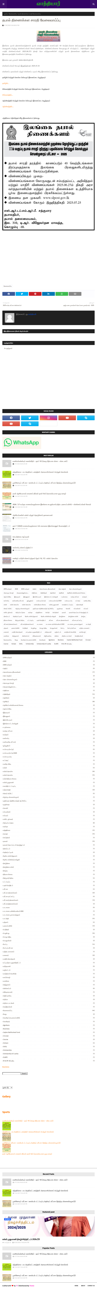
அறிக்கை (34, 593)
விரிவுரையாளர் (37, 636)
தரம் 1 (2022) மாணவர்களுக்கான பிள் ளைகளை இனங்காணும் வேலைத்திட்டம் (41, 526)
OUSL (21, 644)
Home (76, 1286)
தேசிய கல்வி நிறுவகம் (31, 616)
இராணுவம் (26, 597)
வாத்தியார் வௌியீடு (70, 632)
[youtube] (67, 417)
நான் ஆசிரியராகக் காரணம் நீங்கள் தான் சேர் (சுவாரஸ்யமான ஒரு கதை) (39, 494)
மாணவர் (6, 632)
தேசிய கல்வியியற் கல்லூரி (48, 616)
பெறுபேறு (33, 628)
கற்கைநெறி (79, 605)
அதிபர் (34, 589)
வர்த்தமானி (48, 632)
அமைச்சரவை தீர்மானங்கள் (47, 589)
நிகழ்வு (83, 616)
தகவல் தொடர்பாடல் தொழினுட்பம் (78, 612)
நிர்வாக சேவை (8, 620)
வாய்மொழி (82, 632)
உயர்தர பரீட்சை (75, 597)
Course (6, 644)
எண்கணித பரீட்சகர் (18, 601)
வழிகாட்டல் (58, 632)
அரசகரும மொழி (8, 593)
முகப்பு (6, 14)
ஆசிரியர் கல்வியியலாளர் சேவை (76, 593)
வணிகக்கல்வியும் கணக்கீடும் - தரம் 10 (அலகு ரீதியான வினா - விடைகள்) (40, 461)
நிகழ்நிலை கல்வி (73, 616)
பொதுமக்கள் (53, 628)
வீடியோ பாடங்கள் (67, 636)
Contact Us (91, 1286)
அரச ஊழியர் (62, 589)
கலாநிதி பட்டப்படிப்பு (67, 605)
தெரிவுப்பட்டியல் (17, 616)
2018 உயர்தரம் (8, 589)
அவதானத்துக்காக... (23, 593)
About (83, 1286)
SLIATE (56, 644)
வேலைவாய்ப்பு (13, 14)
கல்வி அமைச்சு (14, 605)
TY (17, 1286)
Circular (88, 640)
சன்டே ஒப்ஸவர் (8, 612)
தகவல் (64, 612)
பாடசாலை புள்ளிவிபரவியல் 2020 (55, 624)
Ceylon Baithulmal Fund (74, 640)
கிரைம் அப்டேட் (8, 608)
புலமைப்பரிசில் (15, 628)
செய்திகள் (56, 612)
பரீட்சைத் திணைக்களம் (10, 624)
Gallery (6, 1096)
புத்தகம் (6, 628)
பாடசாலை (40, 624)
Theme (31, 1286)
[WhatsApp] (48, 423)
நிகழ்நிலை (62, 616)
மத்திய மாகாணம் (84, 628)
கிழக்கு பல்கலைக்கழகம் (22, 608)
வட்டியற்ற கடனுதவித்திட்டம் (34, 632)
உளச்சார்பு (6, 601)
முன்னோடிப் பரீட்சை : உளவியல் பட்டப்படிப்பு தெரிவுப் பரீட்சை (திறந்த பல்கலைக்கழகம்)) (44, 483)
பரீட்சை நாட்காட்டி (77, 620)
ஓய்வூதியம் (30, 601)
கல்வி (5, 605)
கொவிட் (68, 608)
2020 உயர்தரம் (25, 589)
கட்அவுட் (77, 601)
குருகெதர (60, 608)
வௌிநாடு (42, 640)
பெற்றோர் (25, 628)
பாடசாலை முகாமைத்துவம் (75, 624)
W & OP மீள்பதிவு (67, 644)
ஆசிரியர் (61, 593)
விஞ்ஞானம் (15, 636)
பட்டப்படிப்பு (30, 620)
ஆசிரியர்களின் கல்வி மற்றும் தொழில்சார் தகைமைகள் (33, 515)
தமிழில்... (5, 83)
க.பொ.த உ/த (68, 601)
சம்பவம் (86, 608)
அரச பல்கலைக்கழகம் (75, 589)
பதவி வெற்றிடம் (41, 620)
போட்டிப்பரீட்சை (72, 628)
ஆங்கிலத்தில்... (8, 106)
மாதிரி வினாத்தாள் (17, 632)
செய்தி (47, 612)
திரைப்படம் (7, 616)
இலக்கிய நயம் (37, 597)
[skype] (86, 417)
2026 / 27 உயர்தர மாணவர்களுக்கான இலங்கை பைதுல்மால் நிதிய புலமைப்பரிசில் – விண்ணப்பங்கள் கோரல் (52, 504)
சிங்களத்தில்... (7, 95)
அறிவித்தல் (43, 593)
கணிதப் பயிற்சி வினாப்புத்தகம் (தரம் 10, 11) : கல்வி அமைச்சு (35, 558)
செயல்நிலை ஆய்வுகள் (21, 537)
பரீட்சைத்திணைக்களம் (27, 624)
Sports (6, 1112)
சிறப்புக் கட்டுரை (20, 612)
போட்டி (62, 628)
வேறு (16, 640)
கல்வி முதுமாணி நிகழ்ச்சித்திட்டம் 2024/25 (21, 1239)
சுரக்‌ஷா (30, 612)
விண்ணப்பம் (25, 636)
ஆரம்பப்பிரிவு (7, 597)
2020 (16, 589)
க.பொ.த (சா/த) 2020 (55, 601)
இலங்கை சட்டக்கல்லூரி (51, 597)
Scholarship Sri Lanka (44, 644)
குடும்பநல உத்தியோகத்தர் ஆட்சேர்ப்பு (43, 608)
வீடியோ (57, 636)
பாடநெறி (88, 624)
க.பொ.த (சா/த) (41, 601)
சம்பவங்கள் (77, 608)
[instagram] (48, 417)
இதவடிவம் (17, 597)
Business (61, 640)
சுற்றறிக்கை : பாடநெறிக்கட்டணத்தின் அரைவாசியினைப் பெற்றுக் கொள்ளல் (40, 472)
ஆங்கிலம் (53, 593)
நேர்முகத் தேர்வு (19, 620)
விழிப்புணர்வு (47, 636)
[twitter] (30, 417)
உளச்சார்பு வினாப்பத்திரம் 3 (22, 548)
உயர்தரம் (84, 597)
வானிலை (6, 636)
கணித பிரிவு (87, 601)
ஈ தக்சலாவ (64, 597)
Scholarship (30, 644)
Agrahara (52, 640)
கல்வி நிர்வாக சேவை (40, 605)
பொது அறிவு (43, 628)
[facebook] (11, 417)
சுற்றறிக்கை (39, 612)
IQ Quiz (13, 644)
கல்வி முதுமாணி (54, 605)
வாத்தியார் (32, 314)
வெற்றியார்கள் (79, 636)
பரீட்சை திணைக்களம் (62, 620)
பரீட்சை (51, 620)
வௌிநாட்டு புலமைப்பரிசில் (28, 640)
